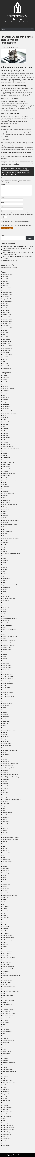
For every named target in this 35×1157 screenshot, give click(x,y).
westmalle (6, 1091)
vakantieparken (8, 1016)
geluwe (5, 574)
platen (5, 886)
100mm (5, 375)
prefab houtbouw (8, 893)
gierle (5, 580)
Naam (3, 197)
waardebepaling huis (9, 1071)
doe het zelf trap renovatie (11, 520)
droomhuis (21, 161)
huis (2, 161)
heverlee (5, 611)
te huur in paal (7, 980)
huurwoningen (9, 161)
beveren (5, 442)
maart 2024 (6, 339)
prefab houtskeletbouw (10, 895)
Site (2, 206)
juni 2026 (5, 279)
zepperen (6, 1136)
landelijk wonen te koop (10, 774)
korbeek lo (6, 754)
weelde (5, 1087)
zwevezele (6, 1143)
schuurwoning (7, 940)
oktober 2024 (7, 323)
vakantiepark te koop (9, 1013)
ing (4, 699)
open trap (6, 873)
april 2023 (6, 363)
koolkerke (6, 736)
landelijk (6, 772)
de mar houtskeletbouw (10, 504)
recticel (5, 911)
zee (4, 1120)
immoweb (6, 694)
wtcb (4, 1118)
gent (4, 576)
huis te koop (7, 649)
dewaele (5, 515)
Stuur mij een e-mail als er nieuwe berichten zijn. (16, 225)
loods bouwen (7, 803)
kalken (5, 710)
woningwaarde (7, 1112)
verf (4, 1033)
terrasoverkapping (9, 987)
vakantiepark (7, 1011)
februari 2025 (7, 314)
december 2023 (7, 346)
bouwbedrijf (6, 464)
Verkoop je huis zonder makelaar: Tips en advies (18, 246)
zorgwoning (6, 1138)
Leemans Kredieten (12, 152)
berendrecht (6, 437)
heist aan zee (7, 605)
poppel (5, 891)
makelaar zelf (7, 815)
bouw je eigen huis (8, 462)
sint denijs (6, 955)
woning (5, 1105)
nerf (4, 855)
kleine (5, 728)
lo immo (5, 801)
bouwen (5, 471)
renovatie (6, 917)
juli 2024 (5, 330)
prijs (4, 899)
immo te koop (7, 687)
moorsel (5, 848)
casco (4, 489)
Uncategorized (7, 1004)
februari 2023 (7, 368)
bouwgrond (6, 475)
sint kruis (6, 960)
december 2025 (7, 292)
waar (4, 1065)
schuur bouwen (7, 935)
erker (4, 558)
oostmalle (6, 870)
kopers (5, 752)
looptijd (11, 164)
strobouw (6, 971)
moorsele (6, 850)
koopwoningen (7, 745)
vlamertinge (6, 1053)
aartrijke (5, 393)
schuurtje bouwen (8, 937)
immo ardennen (8, 676)
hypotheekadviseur (9, 672)
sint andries (6, 953)
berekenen (6, 435)
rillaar (5, 924)
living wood (6, 797)
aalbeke (5, 382)
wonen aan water (8, 1103)
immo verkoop (7, 690)
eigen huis (6, 547)
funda (5, 565)
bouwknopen (7, 478)
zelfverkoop (6, 1132)
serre (4, 942)
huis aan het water (9, 641)
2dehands (6, 377)
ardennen (6, 417)
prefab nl (6, 897)
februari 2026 (7, 288)
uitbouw (5, 1002)
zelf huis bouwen (8, 1125)
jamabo (5, 707)
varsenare (6, 1022)
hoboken (5, 614)
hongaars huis (7, 625)
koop (4, 739)
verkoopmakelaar (8, 1040)
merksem (6, 830)
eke (4, 549)
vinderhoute (7, 1051)
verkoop (5, 1038)
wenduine (6, 1089)
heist (4, 603)
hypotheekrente (8, 674)
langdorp (6, 779)
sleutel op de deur (8, 966)
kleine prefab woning (9, 730)
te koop (5, 984)
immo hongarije (8, 683)
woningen (6, 1109)
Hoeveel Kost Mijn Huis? (10, 260)
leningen (6, 792)
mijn (4, 835)
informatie (21, 163)
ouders (5, 877)
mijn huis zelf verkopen (10, 839)
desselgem (6, 509)
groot (4, 591)
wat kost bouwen (8, 1080)
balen (4, 426)
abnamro (5, 399)
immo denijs (6, 681)
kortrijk (5, 757)
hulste (5, 658)
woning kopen (7, 1107)
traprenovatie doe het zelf (11, 991)
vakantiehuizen (8, 1009)
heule (4, 609)
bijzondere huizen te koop (11, 449)
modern (5, 841)
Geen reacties (14, 47)
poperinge (6, 888)
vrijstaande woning (9, 1062)
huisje (5, 654)
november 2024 (7, 321)
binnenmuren (7, 451)
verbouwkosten (7, 1031)
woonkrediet (7, 1116)
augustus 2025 (7, 301)
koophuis (6, 741)
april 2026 (6, 283)
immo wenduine (8, 692)
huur (4, 661)
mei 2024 (5, 334)
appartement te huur (9, 411)
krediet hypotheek (8, 768)
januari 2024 (7, 343)
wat (4, 1078)
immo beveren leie (8, 678)
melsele (5, 828)
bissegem (6, 453)
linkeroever (6, 795)
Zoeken (3, 235)
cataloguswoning (8, 493)
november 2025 (7, 294)
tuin (4, 993)
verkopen (6, 1042)
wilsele (5, 1098)
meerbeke (6, 824)
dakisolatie (6, 500)
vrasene (5, 1058)
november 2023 (7, 348)
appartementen (7, 415)
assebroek (6, 422)
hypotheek (6, 670)
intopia (5, 701)
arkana (5, 420)
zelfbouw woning (8, 1129)
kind (4, 719)
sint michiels (7, 962)
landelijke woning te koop (11, 777)
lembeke (5, 788)
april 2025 (6, 310)
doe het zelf (6, 518)
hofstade (5, 623)
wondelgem (6, 1100)
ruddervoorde (7, 931)
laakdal (5, 770)
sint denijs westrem (9, 957)
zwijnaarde (6, 1145)
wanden (5, 1076)
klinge (5, 732)
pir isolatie (6, 884)
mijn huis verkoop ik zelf (11, 837)
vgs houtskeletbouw (9, 1045)
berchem (5, 433)
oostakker (6, 868)
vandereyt (6, 1020)
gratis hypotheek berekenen (11, 585)
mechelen (6, 821)
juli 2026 (5, 276)
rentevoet (17, 164)
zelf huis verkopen (9, 1127)
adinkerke (6, 404)
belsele (5, 431)
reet (4, 913)
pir (4, 882)
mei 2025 (5, 308)
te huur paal (7, 982)
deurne (5, 513)
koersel (5, 734)
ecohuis (5, 540)
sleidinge (6, 964)
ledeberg (5, 783)
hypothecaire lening (10, 163)
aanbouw (6, 384)
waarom (5, 1074)
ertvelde (5, 560)
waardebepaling (8, 1069)
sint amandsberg (8, 951)
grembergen (6, 587)
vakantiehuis (7, 1007)
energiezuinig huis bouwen (11, 553)
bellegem (5, 428)
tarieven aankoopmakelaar (11, 975)
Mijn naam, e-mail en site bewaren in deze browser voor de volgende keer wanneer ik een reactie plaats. (17, 213)
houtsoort (6, 632)
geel (4, 571)
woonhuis (6, 1114)
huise (4, 652)
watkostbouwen (8, 1085)
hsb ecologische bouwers (10, 636)
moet (4, 846)
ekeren (5, 551)
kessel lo (5, 714)
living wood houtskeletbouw (12, 799)
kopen (5, 748)
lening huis (4, 164)
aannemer (6, 390)
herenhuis (6, 607)
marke (5, 819)
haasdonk (6, 600)
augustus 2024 (7, 328)
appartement (7, 408)
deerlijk (5, 507)
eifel (4, 545)
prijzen (5, 902)
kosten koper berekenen (10, 763)
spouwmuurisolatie (9, 969)
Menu (3, 29)
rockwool (6, 926)
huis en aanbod (7, 643)
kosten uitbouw (8, 766)
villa (4, 1049)
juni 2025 (5, 305)
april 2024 (6, 337)
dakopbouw (6, 502)
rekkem (5, 915)
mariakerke (6, 817)
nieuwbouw (6, 859)
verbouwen (6, 1027)
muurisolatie (7, 853)
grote (4, 594)
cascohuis (6, 491)
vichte (5, 1047)
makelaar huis (7, 812)
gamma (5, 567)
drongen (5, 522)
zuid (4, 1141)
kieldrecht (6, 716)
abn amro (6, 397)
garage (5, 569)
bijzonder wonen (8, 446)
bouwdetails (6, 469)
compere (5, 495)
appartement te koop (9, 413)
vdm (4, 1024)
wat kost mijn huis (9, 1082)
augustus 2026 (7, 274)
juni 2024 (6, 332)
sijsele (5, 946)
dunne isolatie (7, 531)
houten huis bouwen (9, 629)
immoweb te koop (8, 696)
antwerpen (6, 406)
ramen (5, 908)
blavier (5, 455)
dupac (5, 533)
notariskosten (7, 861)
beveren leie (6, 444)
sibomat (5, 944)
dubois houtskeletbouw (10, 524)
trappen (5, 989)
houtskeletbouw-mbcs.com (17, 17)
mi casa (5, 832)
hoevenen (6, 620)
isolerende (6, 705)
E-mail (3, 202)
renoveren (6, 920)
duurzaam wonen (8, 536)
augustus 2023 (7, 355)
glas (4, 582)
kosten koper (7, 761)
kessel (5, 712)
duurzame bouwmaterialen (11, 538)
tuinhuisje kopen (8, 995)
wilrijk (5, 1096)
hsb (4, 634)
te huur (5, 978)
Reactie (3, 184)
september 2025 (7, 299)
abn (4, 395)
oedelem (5, 864)
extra (4, 562)
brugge (5, 484)
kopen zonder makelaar (10, 750)
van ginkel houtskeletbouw (11, 1018)
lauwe (5, 781)
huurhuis (6, 663)
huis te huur (7, 647)
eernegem (6, 542)
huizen (5, 656)
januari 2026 (6, 290)
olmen (5, 866)
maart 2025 (6, 312)
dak (4, 498)
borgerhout (6, 457)
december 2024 (7, 319)
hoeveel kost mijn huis (10, 618)
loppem (5, 806)
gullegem (6, 596)
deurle (5, 511)
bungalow (6, 486)
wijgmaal (6, 1094)
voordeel (5, 1056)
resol (4, 922)
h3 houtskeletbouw (9, 598)
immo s (5, 685)
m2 (4, 808)
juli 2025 (5, 303)
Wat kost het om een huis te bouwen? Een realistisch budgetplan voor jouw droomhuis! (15, 169)
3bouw (5, 379)
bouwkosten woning (9, 480)
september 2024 (7, 325)
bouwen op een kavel (9, 473)
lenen (26, 163)
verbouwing (6, 1029)
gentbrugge (6, 578)
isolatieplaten (7, 703)
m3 (4, 810)
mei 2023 (5, 361)
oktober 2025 (6, 296)
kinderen (6, 721)
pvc (4, 904)
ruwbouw (6, 933)
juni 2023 (5, 359)
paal (4, 879)
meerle (5, 826)
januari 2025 (6, 317)
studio (5, 973)
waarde (5, 1067)
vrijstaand (6, 1060)
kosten (5, 759)
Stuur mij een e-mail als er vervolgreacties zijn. (15, 221)
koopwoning (7, 743)
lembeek (5, 786)
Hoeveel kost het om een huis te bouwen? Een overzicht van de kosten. (16, 173)
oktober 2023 (6, 350)
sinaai (5, 949)
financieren (29, 161)
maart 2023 (6, 366)
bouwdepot (6, 466)
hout (4, 627)
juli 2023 (5, 357)
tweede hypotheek (8, 1000)
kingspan (6, 723)
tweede (5, 998)
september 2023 (7, 352)
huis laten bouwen (8, 645)
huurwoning (7, 665)
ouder (4, 875)
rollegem (5, 928)
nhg (4, 857)
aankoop (5, 386)
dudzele (5, 527)
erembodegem (7, 556)
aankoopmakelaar (8, 388)
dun (4, 529)
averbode (5, 424)
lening (31, 163)
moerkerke (6, 844)
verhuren (6, 1036)
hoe (4, 616)
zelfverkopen (7, 1134)
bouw (4, 460)
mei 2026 (5, 281)
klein (4, 725)
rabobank (6, 906)
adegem (5, 402)
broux (4, 482)
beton (4, 440)
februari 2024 (7, 341)
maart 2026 (6, 285)
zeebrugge (6, 1123)
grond (5, 589)
